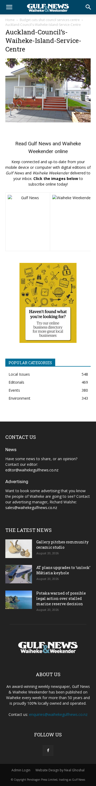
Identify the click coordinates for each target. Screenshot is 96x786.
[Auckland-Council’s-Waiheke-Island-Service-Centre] (48, 121)
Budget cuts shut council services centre (50, 20)
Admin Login (20, 770)
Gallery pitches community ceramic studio (62, 544)
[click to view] (28, 222)
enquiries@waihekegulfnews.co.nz (58, 714)
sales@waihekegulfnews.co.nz (31, 507)
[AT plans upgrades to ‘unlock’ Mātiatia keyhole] (18, 574)
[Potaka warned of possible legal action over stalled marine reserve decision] (18, 600)
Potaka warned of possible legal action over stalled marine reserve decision (61, 598)
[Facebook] (48, 750)
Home (10, 20)
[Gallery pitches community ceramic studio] (18, 548)
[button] (9, 7)
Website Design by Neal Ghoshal (60, 770)
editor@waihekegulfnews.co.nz (31, 469)
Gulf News (39, 144)
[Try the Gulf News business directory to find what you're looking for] (48, 303)
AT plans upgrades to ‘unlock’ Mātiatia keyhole (63, 570)
